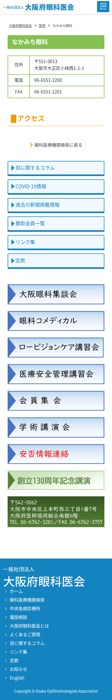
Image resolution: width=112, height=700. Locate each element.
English (17, 678)
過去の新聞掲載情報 (37, 204)
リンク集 (25, 242)
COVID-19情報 (30, 186)
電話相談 (18, 617)
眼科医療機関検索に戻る (58, 145)
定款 (20, 260)
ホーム (16, 591)
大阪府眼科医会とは (29, 626)
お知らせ (18, 669)
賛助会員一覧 (30, 223)
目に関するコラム (35, 167)
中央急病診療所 (25, 608)
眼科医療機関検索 (27, 600)
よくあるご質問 (25, 634)
